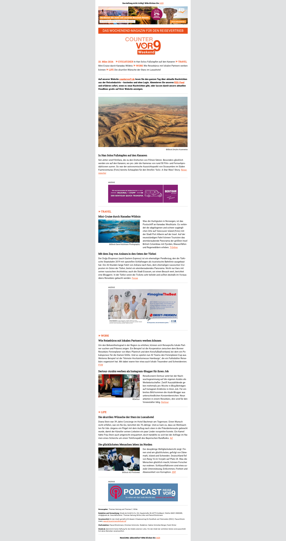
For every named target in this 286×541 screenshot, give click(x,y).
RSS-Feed (179, 82)
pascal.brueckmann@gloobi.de (114, 521)
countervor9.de (127, 79)
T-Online (174, 247)
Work (138, 65)
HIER (161, 3)
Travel (181, 61)
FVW (100, 365)
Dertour (165, 402)
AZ (171, 438)
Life (110, 69)
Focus (135, 278)
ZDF (174, 472)
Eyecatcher (125, 61)
